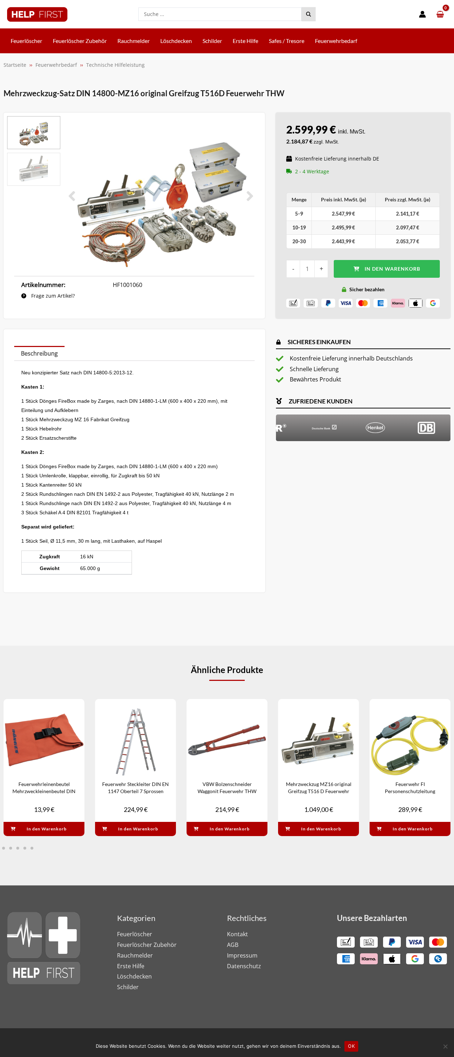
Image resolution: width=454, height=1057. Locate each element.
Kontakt (237, 934)
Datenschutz (244, 966)
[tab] (39, 353)
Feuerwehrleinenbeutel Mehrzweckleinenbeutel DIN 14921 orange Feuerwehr (44, 791)
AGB (232, 945)
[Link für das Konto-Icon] (422, 14)
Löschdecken (134, 976)
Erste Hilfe (130, 966)
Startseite (15, 64)
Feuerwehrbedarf (56, 64)
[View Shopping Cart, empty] (440, 14)
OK (351, 1046)
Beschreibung (39, 353)
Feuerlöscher (134, 934)
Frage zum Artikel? (52, 295)
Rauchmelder (135, 955)
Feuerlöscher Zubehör (147, 945)
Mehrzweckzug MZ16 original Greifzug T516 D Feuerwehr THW (318, 791)
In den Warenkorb (392, 269)
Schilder (128, 987)
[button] (72, 196)
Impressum (242, 955)
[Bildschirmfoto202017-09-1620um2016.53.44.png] (160, 196)
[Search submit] (308, 14)
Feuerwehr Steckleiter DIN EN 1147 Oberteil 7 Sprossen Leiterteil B (135, 791)
